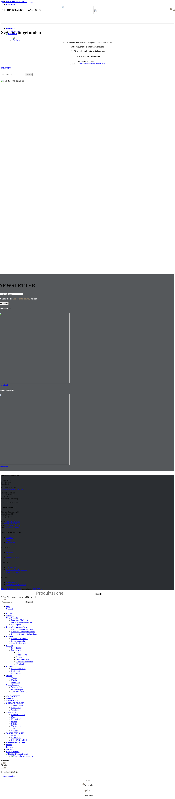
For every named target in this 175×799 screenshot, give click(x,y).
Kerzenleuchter (17, 719)
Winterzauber (16, 687)
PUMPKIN (16, 738)
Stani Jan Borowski (19, 643)
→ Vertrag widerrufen (16, 585)
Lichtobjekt (15, 708)
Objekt (14, 721)
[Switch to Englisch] (16, 40)
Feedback (20, 664)
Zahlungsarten (10, 542)
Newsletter (15, 31)
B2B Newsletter (22, 659)
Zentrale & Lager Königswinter (24, 634)
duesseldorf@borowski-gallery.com (90, 64)
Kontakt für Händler (24, 662)
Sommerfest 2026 (18, 669)
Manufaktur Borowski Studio (23, 629)
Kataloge (15, 680)
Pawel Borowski (18, 641)
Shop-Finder (16, 648)
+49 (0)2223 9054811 (13, 522)
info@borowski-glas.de (13, 525)
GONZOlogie (17, 689)
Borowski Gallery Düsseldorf (23, 632)
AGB (7, 555)
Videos (14, 678)
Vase (13, 728)
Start (18, 652)
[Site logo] (78, 13)
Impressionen (16, 673)
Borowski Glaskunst (19, 620)
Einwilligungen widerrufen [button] (14, 572)
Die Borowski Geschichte (21, 622)
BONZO (15, 735)
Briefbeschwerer (18, 715)
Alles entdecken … (19, 692)
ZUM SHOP (6, 68)
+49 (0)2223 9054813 (11, 524)
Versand (8, 540)
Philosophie (16, 625)
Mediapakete (21, 655)
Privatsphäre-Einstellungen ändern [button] (16, 570)
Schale (14, 724)
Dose (13, 717)
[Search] (161, 10)
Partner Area (16, 650)
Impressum (9, 553)
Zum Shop (9, 538)
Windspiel (15, 710)
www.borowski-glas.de (11, 527)
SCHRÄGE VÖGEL (20, 740)
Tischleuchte (16, 726)
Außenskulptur (17, 705)
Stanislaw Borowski (19, 639)
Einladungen (16, 671)
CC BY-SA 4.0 (38, 589)
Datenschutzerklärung (21, 299)
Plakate (19, 657)
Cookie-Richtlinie (11, 567)
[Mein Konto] (165, 10)
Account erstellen (8, 776)
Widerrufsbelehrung (12, 582)
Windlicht (15, 731)
